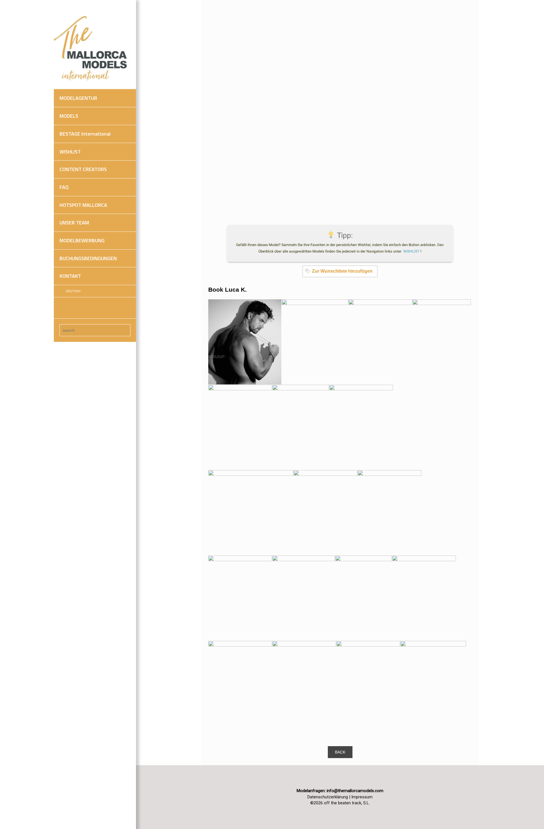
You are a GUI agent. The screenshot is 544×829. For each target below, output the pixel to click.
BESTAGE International (85, 134)
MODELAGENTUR (78, 98)
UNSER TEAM (74, 222)
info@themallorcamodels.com (355, 790)
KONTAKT (70, 276)
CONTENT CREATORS (83, 169)
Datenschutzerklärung (327, 796)
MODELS (69, 116)
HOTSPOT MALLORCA (83, 205)
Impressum (362, 796)
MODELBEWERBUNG (82, 240)
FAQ (64, 187)
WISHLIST (70, 151)
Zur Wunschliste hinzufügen (342, 271)
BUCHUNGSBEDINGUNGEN (88, 258)
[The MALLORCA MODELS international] (92, 48)
